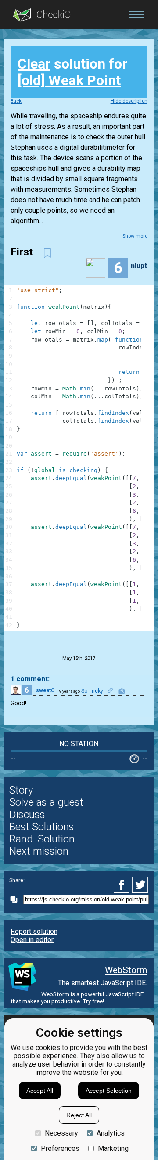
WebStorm (126, 970)
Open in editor (32, 940)
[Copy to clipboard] (16, 899)
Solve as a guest (46, 802)
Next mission (38, 851)
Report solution (34, 931)
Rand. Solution (42, 839)
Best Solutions (41, 827)
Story (21, 790)
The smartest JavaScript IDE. (102, 983)
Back (16, 101)
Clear (34, 63)
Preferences (60, 1148)
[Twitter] (140, 885)
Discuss (27, 814)
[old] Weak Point (69, 80)
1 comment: (30, 679)
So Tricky (92, 690)
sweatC (45, 690)
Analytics (111, 1133)
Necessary (61, 1133)
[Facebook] (123, 885)
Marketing (113, 1148)
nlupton (143, 266)
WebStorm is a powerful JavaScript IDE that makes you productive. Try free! (77, 998)
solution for (72, 72)
